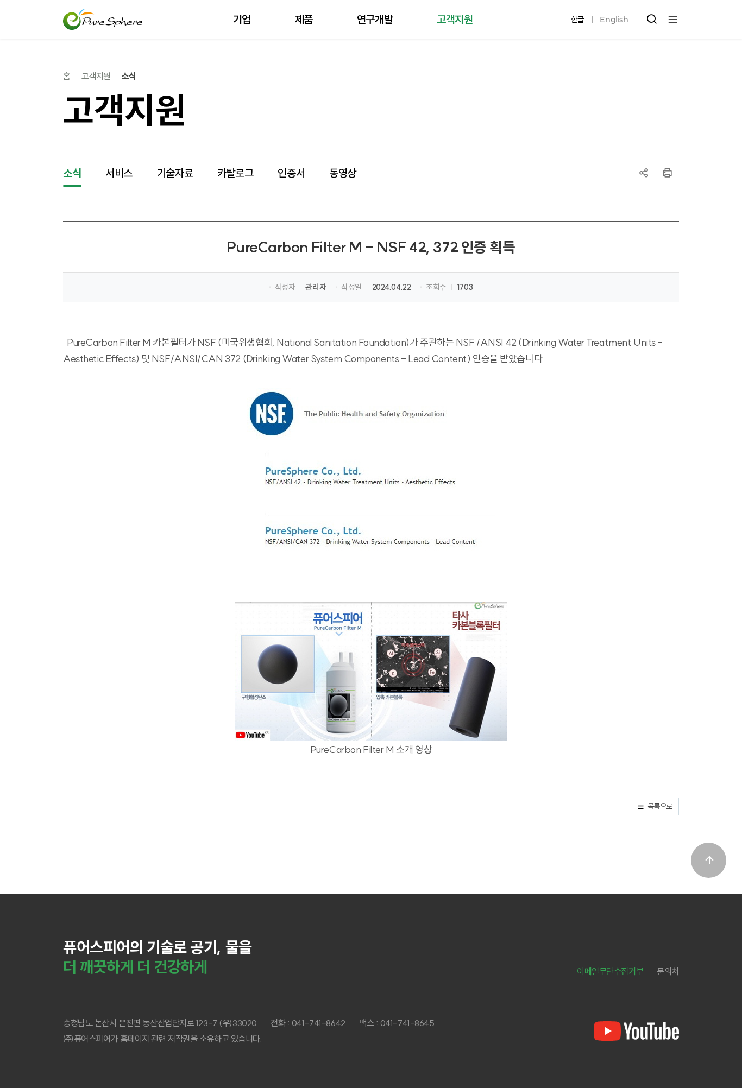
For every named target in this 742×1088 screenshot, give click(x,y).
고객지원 (96, 76)
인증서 (291, 173)
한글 (577, 19)
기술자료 (175, 173)
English (614, 19)
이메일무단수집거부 (610, 971)
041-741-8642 (318, 1022)
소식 (129, 76)
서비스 (119, 173)
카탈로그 (235, 173)
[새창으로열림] (637, 1031)
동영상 (342, 173)
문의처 (668, 971)
